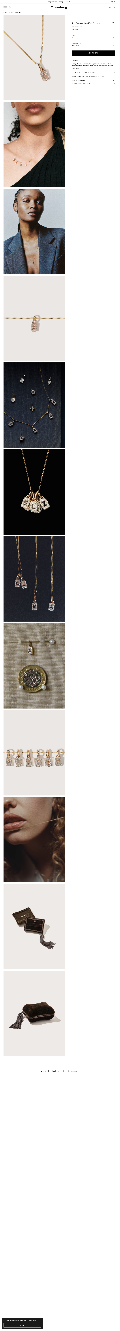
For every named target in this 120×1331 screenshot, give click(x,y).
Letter (73, 35)
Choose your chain (77, 43)
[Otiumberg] (59, 7)
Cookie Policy (32, 1320)
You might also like (50, 1071)
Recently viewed (69, 1071)
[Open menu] (5, 7)
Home (5, 13)
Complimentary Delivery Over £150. (59, 2)
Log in (113, 1)
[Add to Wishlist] (113, 23)
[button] (10, 7)
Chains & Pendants (15, 13)
